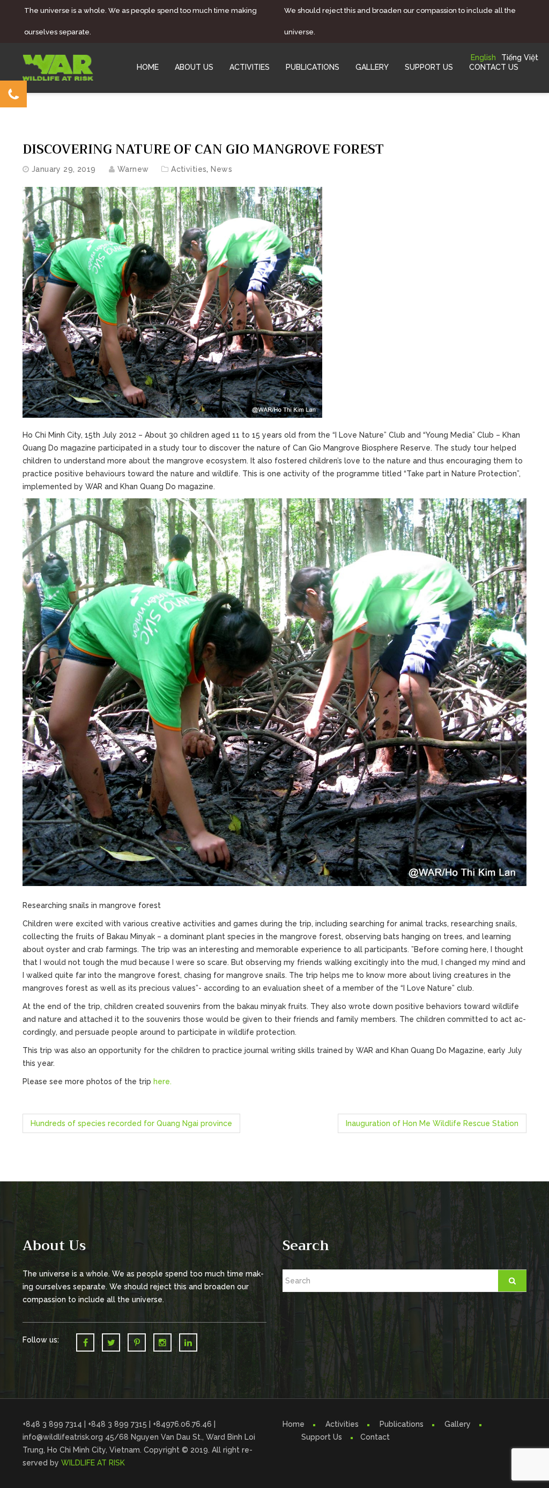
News (221, 169)
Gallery (372, 67)
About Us (194, 67)
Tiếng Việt (519, 57)
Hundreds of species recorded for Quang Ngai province (131, 1123)
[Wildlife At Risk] (58, 66)
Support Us (429, 67)
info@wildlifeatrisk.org (64, 1437)
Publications (312, 67)
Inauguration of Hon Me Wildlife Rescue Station (432, 1123)
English (483, 57)
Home (148, 67)
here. (162, 1081)
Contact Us (493, 67)
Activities (249, 67)
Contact (375, 1437)
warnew (133, 169)
